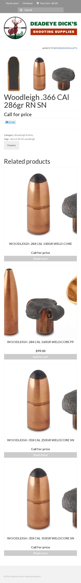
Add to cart (40, 356)
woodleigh (30, 139)
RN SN (21, 139)
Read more (40, 258)
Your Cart (49, 3)
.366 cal (13, 139)
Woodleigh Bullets (65, 48)
